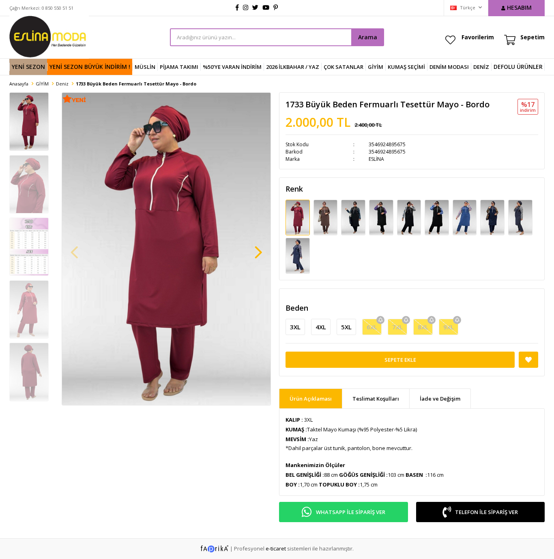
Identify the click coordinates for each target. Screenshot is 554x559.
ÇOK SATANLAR (343, 66)
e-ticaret (276, 548)
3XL (295, 327)
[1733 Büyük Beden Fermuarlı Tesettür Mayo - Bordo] (298, 217)
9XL (448, 327)
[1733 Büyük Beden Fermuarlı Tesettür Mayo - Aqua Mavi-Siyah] (354, 217)
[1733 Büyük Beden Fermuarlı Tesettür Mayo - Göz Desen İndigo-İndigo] (465, 217)
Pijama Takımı (179, 66)
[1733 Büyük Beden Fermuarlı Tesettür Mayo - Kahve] (326, 217)
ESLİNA (376, 159)
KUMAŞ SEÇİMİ (406, 66)
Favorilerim (478, 37)
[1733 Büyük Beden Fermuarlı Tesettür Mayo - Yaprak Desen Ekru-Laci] (520, 217)
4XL (321, 327)
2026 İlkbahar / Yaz (292, 66)
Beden (297, 308)
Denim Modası (449, 66)
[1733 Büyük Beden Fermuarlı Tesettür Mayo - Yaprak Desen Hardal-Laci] (493, 217)
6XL (372, 327)
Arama (367, 37)
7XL (397, 327)
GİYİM (375, 66)
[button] (258, 248)
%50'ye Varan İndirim (232, 66)
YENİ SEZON (28, 66)
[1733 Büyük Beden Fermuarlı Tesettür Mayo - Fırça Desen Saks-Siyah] (437, 217)
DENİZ (481, 66)
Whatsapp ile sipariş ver (350, 512)
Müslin (145, 66)
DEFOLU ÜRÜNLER (518, 66)
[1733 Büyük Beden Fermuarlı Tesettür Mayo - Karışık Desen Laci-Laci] (297, 255)
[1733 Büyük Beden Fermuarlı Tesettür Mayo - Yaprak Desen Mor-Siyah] (382, 217)
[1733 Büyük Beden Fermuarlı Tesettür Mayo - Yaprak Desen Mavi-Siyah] (410, 217)
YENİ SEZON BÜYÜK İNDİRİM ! (89, 66)
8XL (423, 327)
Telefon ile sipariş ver (486, 512)
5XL (346, 327)
